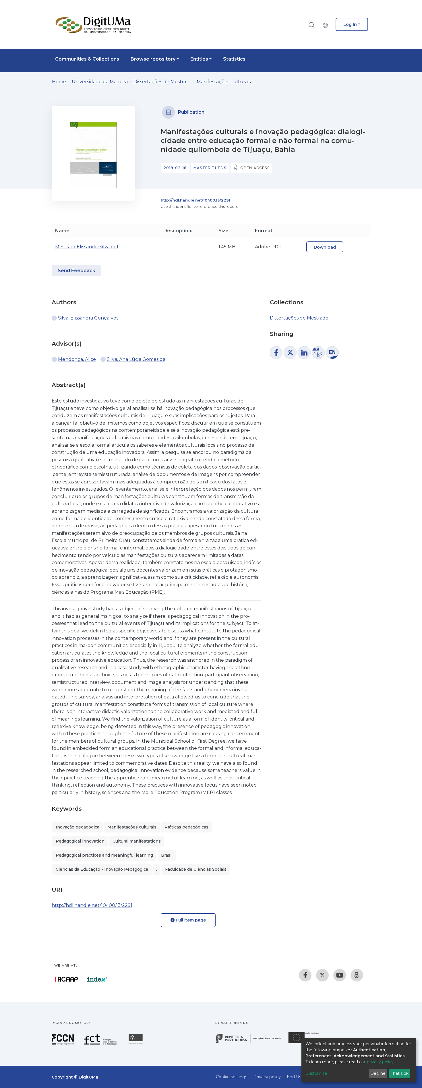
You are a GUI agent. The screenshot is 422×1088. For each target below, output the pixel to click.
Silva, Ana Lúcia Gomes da (136, 359)
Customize (316, 1073)
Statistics (234, 59)
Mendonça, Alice (77, 359)
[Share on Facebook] (276, 352)
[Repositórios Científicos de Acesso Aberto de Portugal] (66, 979)
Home (59, 81)
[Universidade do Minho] (136, 1044)
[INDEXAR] (97, 979)
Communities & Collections (87, 59)
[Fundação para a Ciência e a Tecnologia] (85, 1044)
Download (325, 247)
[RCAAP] (357, 975)
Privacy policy (267, 1076)
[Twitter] (322, 975)
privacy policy (380, 1061)
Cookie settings (231, 1076)
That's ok (400, 1073)
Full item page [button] (190, 920)
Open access (255, 168)
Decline (378, 1073)
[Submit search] (311, 24)
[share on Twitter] (290, 352)
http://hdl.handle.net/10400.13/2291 (195, 200)
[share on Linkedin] (304, 352)
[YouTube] (339, 975)
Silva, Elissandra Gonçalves (88, 318)
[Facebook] (305, 975)
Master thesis (210, 168)
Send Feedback (76, 270)
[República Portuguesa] (251, 1043)
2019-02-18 (175, 168)
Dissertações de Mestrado (162, 81)
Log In (350, 24)
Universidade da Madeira (100, 81)
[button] (327, 24)
